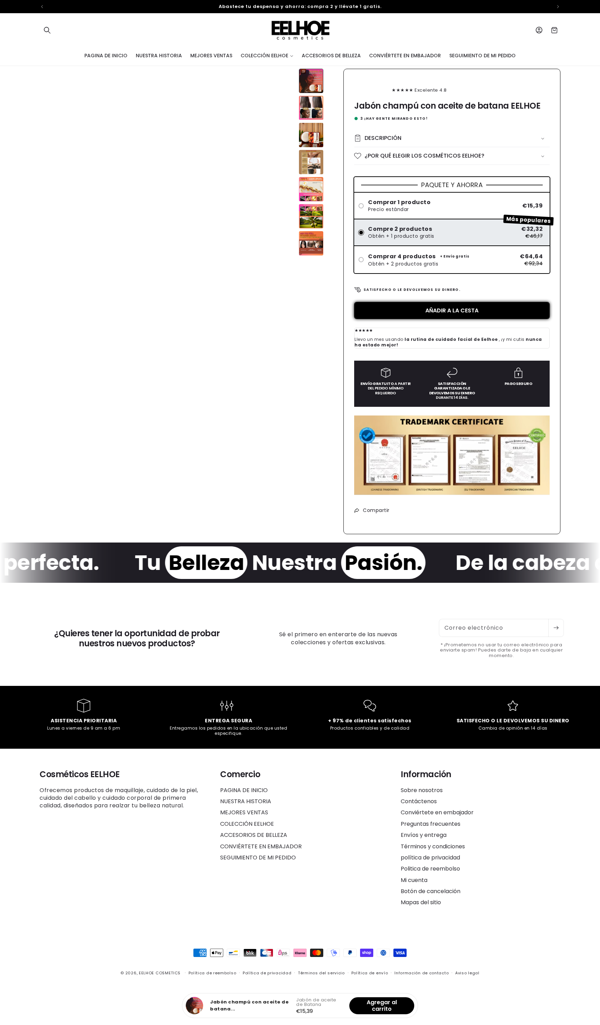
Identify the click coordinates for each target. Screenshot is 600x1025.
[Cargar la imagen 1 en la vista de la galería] (311, 81)
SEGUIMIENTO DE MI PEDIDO (258, 858)
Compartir (376, 510)
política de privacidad (430, 858)
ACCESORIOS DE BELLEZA (253, 835)
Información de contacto (421, 973)
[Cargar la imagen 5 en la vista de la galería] (311, 189)
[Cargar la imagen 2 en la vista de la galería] (311, 108)
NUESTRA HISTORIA (245, 801)
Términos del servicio (321, 973)
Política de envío (369, 973)
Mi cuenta (414, 880)
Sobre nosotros (422, 790)
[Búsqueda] (47, 30)
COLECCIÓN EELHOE (247, 824)
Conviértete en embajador (437, 812)
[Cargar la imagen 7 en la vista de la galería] (311, 243)
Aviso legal (467, 973)
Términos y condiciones (433, 846)
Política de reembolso (212, 973)
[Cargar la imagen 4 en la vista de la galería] (311, 162)
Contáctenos (419, 801)
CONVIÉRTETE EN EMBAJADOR (261, 846)
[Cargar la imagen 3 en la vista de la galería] (311, 135)
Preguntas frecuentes (430, 824)
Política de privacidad (267, 973)
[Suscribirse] (556, 628)
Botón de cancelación (430, 891)
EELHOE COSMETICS (160, 973)
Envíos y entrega (424, 835)
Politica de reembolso (430, 869)
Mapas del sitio (421, 902)
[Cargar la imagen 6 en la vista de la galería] (311, 216)
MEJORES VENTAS (244, 812)
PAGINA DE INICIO (244, 790)
